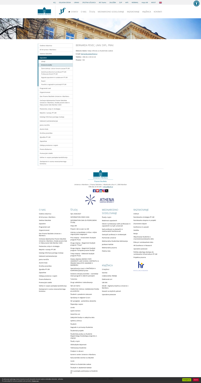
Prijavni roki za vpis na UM (79, 229)
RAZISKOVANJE (133, 11)
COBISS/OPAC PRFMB (109, 276)
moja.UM (145, 2)
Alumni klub (44, 129)
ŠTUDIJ (92, 11)
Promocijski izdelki (46, 153)
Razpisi (43, 81)
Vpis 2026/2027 (75, 214)
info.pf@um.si (108, 187)
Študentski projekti (77, 331)
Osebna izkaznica (46, 46)
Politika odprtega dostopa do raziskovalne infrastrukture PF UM (145, 253)
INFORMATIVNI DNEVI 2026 (79, 217)
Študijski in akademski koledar (81, 368)
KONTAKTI (158, 11)
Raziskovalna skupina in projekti (144, 220)
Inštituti (136, 214)
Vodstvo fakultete (46, 54)
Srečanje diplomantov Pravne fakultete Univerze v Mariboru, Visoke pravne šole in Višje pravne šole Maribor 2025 (55, 102)
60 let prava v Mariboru (48, 50)
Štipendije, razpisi (76, 304)
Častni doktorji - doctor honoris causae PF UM (55, 68)
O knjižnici (105, 269)
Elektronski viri (107, 279)
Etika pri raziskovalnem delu (143, 242)
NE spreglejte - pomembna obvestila (83, 301)
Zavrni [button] (196, 380)
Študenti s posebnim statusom (81, 294)
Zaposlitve (43, 141)
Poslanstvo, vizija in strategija (50, 109)
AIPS (126, 2)
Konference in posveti (141, 227)
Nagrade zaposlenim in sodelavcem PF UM (54, 77)
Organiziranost (45, 92)
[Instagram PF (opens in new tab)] (103, 192)
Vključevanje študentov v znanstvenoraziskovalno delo (143, 238)
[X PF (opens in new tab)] (106, 192)
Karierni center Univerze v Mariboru (83, 354)
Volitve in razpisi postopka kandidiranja (53, 157)
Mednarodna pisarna (109, 248)
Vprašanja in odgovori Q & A (80, 298)
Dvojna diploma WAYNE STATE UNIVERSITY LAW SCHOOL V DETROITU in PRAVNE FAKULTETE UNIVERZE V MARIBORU (84, 262)
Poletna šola (106, 251)
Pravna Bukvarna (46, 149)
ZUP (120, 2)
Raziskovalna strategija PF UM (143, 217)
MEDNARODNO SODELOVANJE (111, 11)
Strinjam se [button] (186, 380)
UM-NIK (104, 282)
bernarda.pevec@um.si (89, 54)
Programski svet (45, 88)
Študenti (73, 324)
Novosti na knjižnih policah (111, 291)
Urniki (72, 308)
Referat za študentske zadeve (80, 364)
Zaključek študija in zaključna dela (82, 317)
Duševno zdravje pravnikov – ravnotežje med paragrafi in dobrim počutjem (84, 275)
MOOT (153, 2)
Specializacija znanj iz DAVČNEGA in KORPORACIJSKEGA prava (83, 269)
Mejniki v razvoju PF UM (48, 113)
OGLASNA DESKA (65, 2)
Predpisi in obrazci (77, 351)
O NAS (83, 11)
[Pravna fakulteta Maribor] (62, 11)
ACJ (54, 2)
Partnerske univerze (109, 238)
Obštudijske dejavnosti (78, 345)
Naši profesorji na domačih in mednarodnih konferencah (112, 230)
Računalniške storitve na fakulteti (82, 358)
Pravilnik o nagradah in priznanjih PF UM (53, 84)
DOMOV (74, 11)
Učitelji (43, 61)
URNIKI (76, 2)
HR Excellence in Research (142, 245)
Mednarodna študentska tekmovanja (115, 241)
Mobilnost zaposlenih (109, 220)
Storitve (104, 273)
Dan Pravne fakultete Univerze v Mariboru (54, 96)
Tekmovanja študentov (78, 348)
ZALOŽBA (113, 2)
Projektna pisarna (139, 257)
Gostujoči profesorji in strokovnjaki (114, 234)
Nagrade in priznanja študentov (81, 327)
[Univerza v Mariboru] (44, 11)
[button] (196, 3)
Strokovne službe (46, 65)
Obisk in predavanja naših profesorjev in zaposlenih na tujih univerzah (116, 225)
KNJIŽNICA (146, 11)
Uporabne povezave (140, 249)
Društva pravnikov (46, 133)
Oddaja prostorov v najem (49, 145)
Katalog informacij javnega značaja (52, 117)
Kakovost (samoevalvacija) (49, 121)
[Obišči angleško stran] (160, 2)
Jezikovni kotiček (107, 244)
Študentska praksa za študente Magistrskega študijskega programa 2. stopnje (83, 336)
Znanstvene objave (140, 224)
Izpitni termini (75, 311)
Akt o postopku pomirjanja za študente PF (84, 372)
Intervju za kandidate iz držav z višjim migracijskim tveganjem (83, 233)
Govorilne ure (75, 314)
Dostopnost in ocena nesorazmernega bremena (53, 162)
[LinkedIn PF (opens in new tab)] (100, 192)
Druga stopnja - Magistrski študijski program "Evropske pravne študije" (82, 249)
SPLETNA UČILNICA (89, 2)
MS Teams (102, 2)
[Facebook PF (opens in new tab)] (94, 192)
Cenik (72, 361)
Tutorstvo (73, 279)
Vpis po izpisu (75, 286)
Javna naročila (45, 125)
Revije (135, 234)
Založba (136, 230)
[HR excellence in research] (140, 270)
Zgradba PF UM (45, 137)
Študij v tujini (75, 341)
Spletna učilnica (76, 321)
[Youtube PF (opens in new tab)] (97, 192)
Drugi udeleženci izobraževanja (81, 282)
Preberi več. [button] (35, 381)
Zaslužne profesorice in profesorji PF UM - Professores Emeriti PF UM (54, 73)
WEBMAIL (135, 2)
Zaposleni (43, 58)
